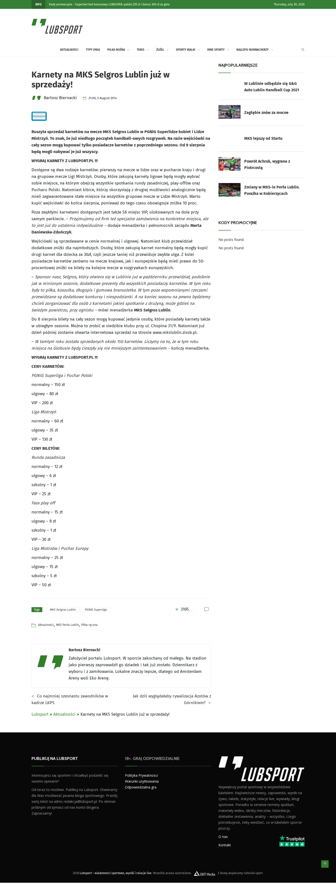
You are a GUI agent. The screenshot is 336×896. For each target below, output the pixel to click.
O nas (223, 836)
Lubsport (39, 714)
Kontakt (224, 844)
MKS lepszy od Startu (263, 138)
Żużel (160, 49)
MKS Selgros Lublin (63, 609)
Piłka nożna (116, 49)
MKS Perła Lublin (67, 625)
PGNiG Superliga (96, 609)
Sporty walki (185, 49)
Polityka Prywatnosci (141, 775)
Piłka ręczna (89, 625)
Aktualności (69, 49)
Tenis (140, 49)
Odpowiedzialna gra (140, 787)
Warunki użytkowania (142, 781)
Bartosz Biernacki (84, 650)
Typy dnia (93, 49)
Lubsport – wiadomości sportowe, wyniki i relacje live (116, 873)
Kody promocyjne (60, 4)
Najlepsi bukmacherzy (252, 49)
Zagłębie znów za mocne (266, 112)
